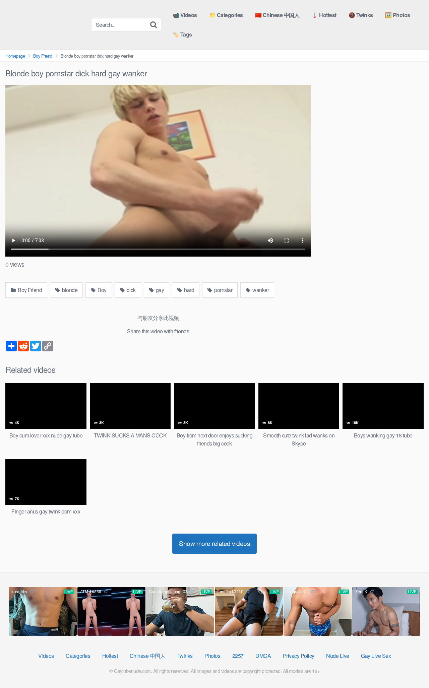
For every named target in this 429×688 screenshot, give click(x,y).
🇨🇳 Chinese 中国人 (277, 15)
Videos (46, 656)
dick (130, 290)
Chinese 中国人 (148, 656)
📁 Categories (226, 15)
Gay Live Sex (376, 656)
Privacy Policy (298, 656)
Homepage (15, 56)
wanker (260, 290)
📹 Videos (185, 15)
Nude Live (337, 656)
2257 (238, 656)
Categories (78, 656)
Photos (212, 656)
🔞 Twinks (361, 15)
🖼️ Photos (397, 15)
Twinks (185, 656)
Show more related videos (214, 543)
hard (188, 290)
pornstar (223, 290)
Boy (102, 290)
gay (159, 290)
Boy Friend (42, 56)
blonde (69, 290)
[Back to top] (410, 667)
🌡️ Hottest (323, 15)
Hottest (110, 656)
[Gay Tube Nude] (45, 24)
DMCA (263, 656)
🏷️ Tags (182, 34)
